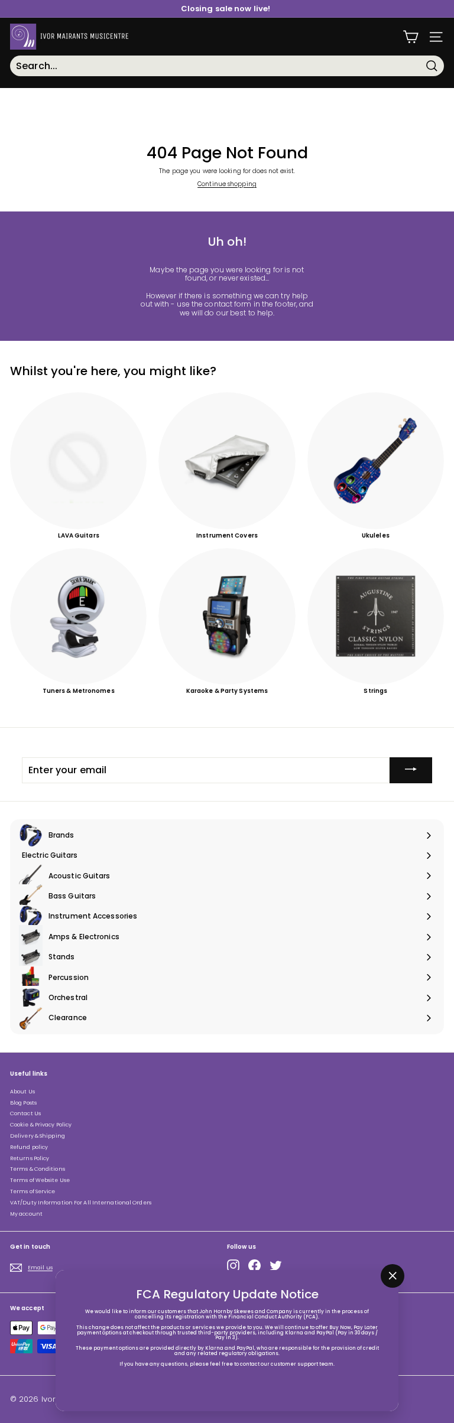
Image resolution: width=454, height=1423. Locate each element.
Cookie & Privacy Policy (41, 1124)
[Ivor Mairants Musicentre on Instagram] (233, 1265)
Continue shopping (227, 184)
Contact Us (25, 1113)
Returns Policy (29, 1158)
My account (26, 1213)
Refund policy (29, 1147)
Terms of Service (33, 1191)
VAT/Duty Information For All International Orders (80, 1202)
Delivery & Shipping (37, 1135)
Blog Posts (23, 1102)
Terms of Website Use (40, 1180)
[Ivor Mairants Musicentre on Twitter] (276, 1265)
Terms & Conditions (37, 1169)
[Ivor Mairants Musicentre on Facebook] (254, 1265)
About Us (22, 1091)
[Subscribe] (411, 770)
